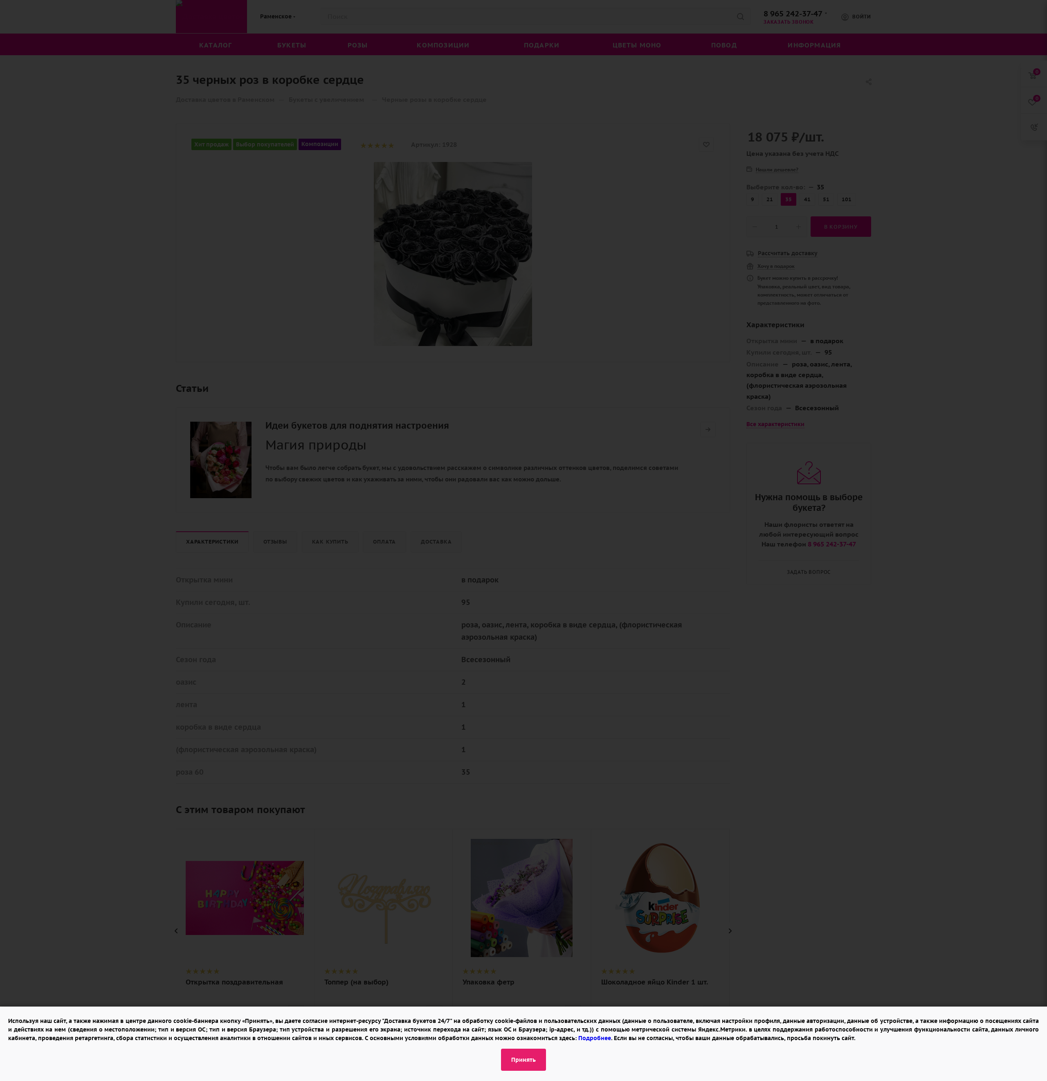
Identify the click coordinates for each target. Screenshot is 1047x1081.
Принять (523, 1059)
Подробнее (594, 1038)
